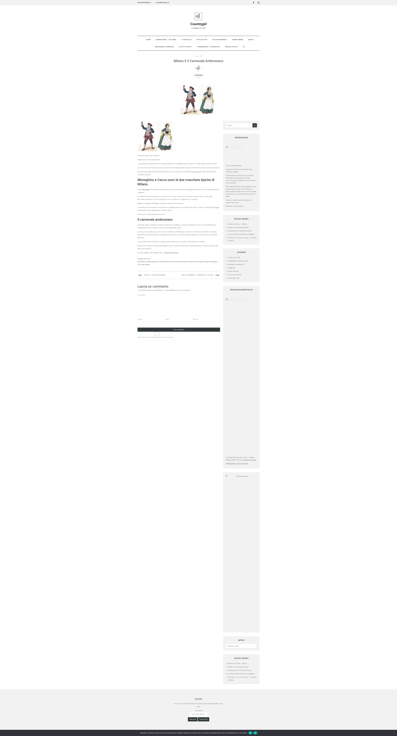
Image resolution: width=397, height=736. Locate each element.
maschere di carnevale (176, 261)
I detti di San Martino (171, 253)
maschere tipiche (198, 261)
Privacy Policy (231, 47)
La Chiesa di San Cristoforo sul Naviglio (241, 234)
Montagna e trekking (164, 47)
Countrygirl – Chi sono (166, 39)
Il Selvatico (186, 39)
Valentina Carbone (250, 460)
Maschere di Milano (188, 261)
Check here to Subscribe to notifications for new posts (155, 337)
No (255, 733)
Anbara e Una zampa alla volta (238, 227)
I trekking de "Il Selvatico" (236, 261)
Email (167, 319)
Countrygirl (198, 24)
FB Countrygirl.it (144, 2)
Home (148, 39)
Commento (142, 295)
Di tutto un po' (232, 257)
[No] (394, 733)
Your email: (198, 710)
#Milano (143, 261)
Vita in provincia (219, 39)
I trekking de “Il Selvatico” (208, 47)
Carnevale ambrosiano (152, 261)
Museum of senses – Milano (237, 224)
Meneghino (207, 261)
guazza (217, 207)
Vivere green (237, 39)
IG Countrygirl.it (162, 2)
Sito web (195, 319)
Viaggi (251, 39)
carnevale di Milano (164, 261)
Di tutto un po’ (185, 47)
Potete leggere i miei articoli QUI (237, 463)
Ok (250, 733)
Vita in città (202, 39)
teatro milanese (145, 264)
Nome (140, 319)
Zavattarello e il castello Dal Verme (240, 231)
